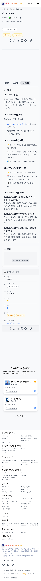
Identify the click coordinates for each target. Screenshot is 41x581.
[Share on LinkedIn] (18, 40)
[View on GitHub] (20, 18)
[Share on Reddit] (25, 40)
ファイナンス (5, 506)
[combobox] (31, 3)
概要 (14, 8)
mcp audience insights (28, 460)
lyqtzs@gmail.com (7, 539)
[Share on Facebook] (10, 40)
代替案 (26, 8)
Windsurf (24, 475)
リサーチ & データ (26, 499)
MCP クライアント (26, 487)
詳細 (20, 8)
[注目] (35, 382)
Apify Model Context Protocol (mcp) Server (30, 463)
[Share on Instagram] (21, 40)
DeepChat (4, 453)
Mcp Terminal (6, 463)
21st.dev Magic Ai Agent (9, 460)
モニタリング (25, 509)
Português (31, 574)
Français (6, 574)
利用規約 (23, 532)
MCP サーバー (6, 487)
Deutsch (27, 570)
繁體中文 (14, 578)
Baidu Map (5, 436)
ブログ (3, 489)
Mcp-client (18, 35)
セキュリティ (5, 504)
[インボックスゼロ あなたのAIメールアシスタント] (7, 382)
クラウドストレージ (7, 509)
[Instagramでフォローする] (13, 565)
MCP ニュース (25, 489)
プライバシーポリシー (8, 532)
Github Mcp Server (7, 443)
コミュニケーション (27, 501)
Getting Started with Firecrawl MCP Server (10, 524)
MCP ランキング (26, 492)
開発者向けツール (7, 499)
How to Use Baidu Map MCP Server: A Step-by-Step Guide (29, 524)
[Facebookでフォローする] (8, 565)
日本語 (24, 574)
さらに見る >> (20, 416)
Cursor (23, 449)
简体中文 (13, 570)
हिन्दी (12, 574)
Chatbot (7, 35)
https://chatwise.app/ (14, 323)
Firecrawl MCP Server (27, 436)
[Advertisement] (20, 64)
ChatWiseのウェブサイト (16, 124)
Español (20, 570)
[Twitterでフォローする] (3, 565)
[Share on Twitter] (14, 40)
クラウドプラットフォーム (9, 501)
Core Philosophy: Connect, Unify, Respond (29, 439)
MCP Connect (5, 480)
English (6, 570)
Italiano (17, 574)
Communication (12, 391)
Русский (6, 578)
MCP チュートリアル (7, 492)
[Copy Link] (30, 40)
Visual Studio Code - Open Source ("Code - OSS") (10, 449)
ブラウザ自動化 (25, 504)
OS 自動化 (24, 506)
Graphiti (4, 438)
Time (3, 467)
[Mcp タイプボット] (7, 400)
